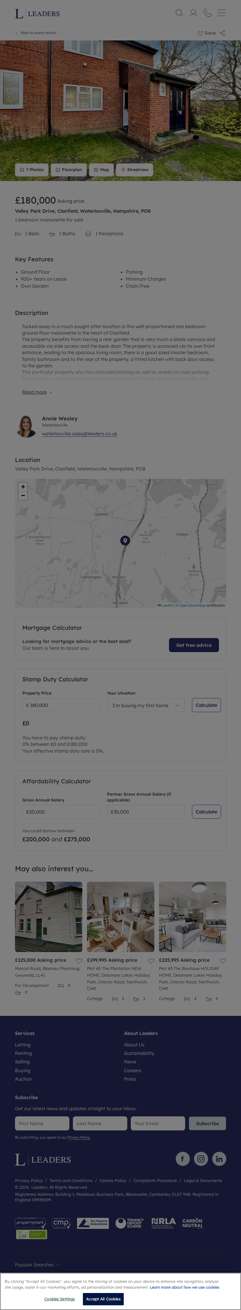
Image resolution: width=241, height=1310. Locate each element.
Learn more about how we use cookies (184, 1287)
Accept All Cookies (103, 1299)
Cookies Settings (59, 1299)
